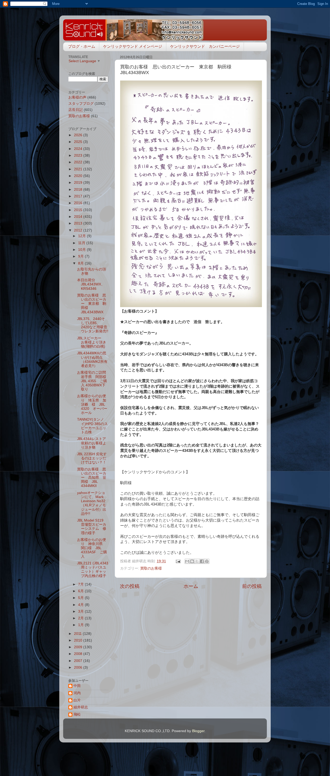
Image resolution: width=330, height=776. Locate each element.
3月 (81, 611)
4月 (81, 605)
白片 (77, 700)
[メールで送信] (187, 561)
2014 (78, 217)
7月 (81, 584)
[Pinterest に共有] (206, 561)
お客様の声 (77, 97)
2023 (78, 155)
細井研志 (80, 707)
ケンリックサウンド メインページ (132, 46)
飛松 (77, 714)
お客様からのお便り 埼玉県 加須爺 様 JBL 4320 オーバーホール (92, 404)
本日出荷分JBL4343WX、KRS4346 (91, 284)
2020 (78, 176)
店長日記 (75, 110)
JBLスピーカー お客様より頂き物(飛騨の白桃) (91, 342)
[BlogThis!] (192, 561)
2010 (78, 640)
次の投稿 (129, 586)
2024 (78, 149)
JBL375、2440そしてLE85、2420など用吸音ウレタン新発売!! (92, 325)
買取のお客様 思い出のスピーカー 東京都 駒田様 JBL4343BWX (91, 303)
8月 (81, 263)
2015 (78, 210)
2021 (78, 169)
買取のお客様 (151, 568)
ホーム (191, 586)
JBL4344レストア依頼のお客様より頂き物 (91, 443)
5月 (81, 598)
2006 (78, 667)
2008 (78, 654)
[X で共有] (197, 561)
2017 (78, 196)
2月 (81, 618)
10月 (82, 250)
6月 (81, 591)
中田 (77, 686)
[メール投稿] (178, 561)
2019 (78, 183)
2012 (78, 230)
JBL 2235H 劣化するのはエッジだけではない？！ (92, 458)
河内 (77, 693)
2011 (78, 634)
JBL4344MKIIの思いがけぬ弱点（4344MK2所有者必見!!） (92, 359)
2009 (78, 647)
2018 (78, 189)
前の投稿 (252, 586)
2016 (78, 203)
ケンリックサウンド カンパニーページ (205, 46)
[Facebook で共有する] (201, 561)
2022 (78, 162)
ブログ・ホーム (81, 46)
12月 (82, 236)
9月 (81, 256)
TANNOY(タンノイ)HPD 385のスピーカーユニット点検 (92, 426)
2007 (78, 661)
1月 (81, 625)
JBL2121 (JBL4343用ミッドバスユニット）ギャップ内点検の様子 (92, 569)
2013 (78, 223)
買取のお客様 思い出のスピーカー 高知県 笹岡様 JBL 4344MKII (91, 477)
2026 (78, 135)
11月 (82, 243)
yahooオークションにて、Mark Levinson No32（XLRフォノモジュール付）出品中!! (91, 503)
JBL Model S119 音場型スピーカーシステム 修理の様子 (92, 526)
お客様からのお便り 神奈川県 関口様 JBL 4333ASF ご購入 (92, 548)
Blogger (198, 731)
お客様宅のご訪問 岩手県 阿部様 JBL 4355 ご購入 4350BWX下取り (93, 381)
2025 (78, 142)
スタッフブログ (81, 104)
